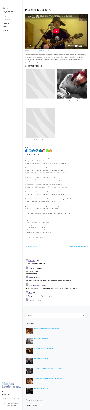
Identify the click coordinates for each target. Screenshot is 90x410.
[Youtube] (43, 150)
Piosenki (6, 23)
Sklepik (5, 30)
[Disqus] (56, 280)
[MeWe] (40, 150)
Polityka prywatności (11, 405)
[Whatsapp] (47, 150)
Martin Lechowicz (11, 385)
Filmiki (5, 27)
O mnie (5, 8)
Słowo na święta (33, 246)
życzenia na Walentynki (77, 246)
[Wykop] (36, 150)
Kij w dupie (7, 19)
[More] (50, 150)
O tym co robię (9, 12)
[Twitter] (30, 150)
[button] (18, 398)
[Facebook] (26, 150)
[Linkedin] (33, 150)
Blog (4, 15)
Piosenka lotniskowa (38, 9)
